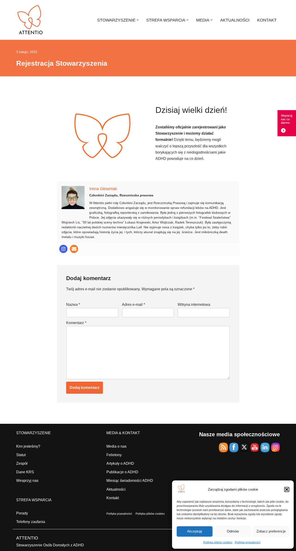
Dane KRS (25, 472)
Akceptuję (194, 531)
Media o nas (116, 446)
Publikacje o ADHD (122, 472)
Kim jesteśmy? (28, 446)
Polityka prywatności (247, 542)
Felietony (114, 455)
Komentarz (76, 323)
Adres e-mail (133, 304)
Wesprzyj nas (27, 481)
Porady (22, 513)
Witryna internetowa (194, 304)
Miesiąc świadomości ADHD (129, 481)
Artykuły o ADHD (120, 463)
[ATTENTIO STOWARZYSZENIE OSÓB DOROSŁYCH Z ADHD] (30, 20)
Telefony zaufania (30, 522)
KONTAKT (267, 20)
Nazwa (73, 304)
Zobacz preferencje (271, 531)
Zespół (22, 463)
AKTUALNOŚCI (235, 20)
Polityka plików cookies (217, 542)
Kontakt (112, 498)
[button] (286, 489)
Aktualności (116, 489)
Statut (21, 455)
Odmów (233, 531)
